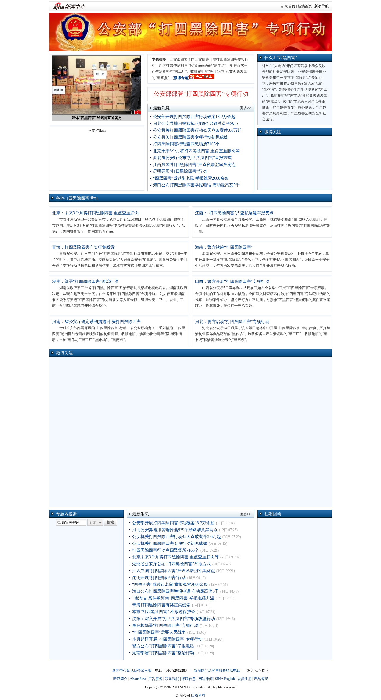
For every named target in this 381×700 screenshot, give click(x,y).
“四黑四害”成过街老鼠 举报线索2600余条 (191, 178)
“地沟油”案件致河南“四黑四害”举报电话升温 (173, 598)
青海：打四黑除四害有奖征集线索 (83, 247)
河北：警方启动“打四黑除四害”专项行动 (232, 321)
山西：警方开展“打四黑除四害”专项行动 (232, 281)
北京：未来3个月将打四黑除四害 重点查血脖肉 (95, 213)
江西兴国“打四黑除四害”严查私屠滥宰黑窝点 (194, 164)
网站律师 (205, 679)
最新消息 (161, 108)
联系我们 (172, 679)
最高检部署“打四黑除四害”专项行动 (165, 625)
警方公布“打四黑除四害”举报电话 (163, 646)
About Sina (138, 679)
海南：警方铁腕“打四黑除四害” (224, 247)
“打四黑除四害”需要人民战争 (159, 632)
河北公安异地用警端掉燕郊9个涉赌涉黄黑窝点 (195, 123)
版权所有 (198, 695)
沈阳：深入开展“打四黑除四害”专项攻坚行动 (173, 618)
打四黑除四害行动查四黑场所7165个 (186, 144)
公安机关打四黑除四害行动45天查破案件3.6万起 (197, 130)
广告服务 (155, 679)
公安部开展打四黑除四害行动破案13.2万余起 (194, 116)
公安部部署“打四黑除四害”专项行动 (201, 93)
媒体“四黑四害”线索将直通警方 (97, 118)
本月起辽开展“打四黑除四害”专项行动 (167, 639)
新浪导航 (321, 6)
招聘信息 (189, 679)
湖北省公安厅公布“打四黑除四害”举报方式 (192, 158)
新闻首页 (288, 6)
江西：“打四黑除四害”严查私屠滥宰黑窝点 (234, 213)
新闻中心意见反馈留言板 (132, 670)
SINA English (225, 679)
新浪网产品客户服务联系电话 (217, 670)
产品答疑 (261, 679)
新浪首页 (305, 6)
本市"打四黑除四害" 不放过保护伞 (163, 612)
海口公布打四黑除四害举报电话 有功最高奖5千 (196, 185)
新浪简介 (120, 679)
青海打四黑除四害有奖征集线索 (161, 605)
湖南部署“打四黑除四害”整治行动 (163, 653)
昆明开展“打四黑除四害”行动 (180, 171)
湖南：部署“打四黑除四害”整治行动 (85, 281)
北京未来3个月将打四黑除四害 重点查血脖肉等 (196, 151)
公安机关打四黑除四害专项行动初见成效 (190, 137)
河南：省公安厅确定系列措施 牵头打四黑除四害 (96, 321)
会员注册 (244, 679)
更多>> (245, 108)
